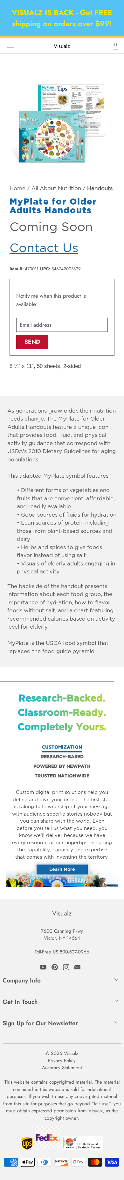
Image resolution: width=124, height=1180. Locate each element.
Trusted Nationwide (62, 776)
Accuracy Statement (62, 1067)
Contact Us (44, 248)
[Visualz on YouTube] (43, 967)
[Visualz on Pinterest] (55, 967)
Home (17, 188)
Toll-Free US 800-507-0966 (62, 951)
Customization (62, 747)
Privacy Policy (62, 1060)
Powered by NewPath (62, 766)
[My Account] (8, 45)
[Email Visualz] (77, 967)
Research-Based (62, 757)
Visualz (62, 46)
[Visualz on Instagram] (66, 967)
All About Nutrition (56, 188)
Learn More (62, 869)
